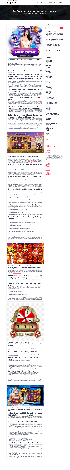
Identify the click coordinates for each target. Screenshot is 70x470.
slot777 (47, 130)
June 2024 (48, 82)
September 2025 (49, 64)
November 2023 (49, 90)
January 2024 (48, 87)
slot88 (47, 151)
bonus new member (12, 64)
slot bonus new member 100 (24, 66)
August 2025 (48, 65)
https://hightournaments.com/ (32, 160)
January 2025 (48, 73)
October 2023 (48, 91)
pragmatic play (48, 174)
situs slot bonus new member (16, 65)
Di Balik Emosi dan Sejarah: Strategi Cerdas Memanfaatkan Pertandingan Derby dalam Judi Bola (54, 34)
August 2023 (48, 92)
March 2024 (48, 86)
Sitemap (50, 2)
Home (24, 13)
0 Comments (11, 69)
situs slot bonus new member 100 (27, 65)
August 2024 (48, 80)
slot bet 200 (48, 117)
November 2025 (49, 61)
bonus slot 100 (48, 152)
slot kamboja (48, 168)
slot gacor (31, 66)
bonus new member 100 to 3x (29, 64)
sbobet (47, 112)
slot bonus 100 (48, 120)
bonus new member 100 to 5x (51, 103)
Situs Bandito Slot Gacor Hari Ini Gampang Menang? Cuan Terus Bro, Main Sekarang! (25, 344)
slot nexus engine (48, 173)
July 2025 (47, 66)
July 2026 (48, 59)
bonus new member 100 (20, 64)
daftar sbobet (48, 164)
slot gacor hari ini (36, 66)
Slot (47, 2)
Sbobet (55, 2)
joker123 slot (48, 165)
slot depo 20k (48, 125)
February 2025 (48, 72)
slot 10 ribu (47, 171)
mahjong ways (48, 149)
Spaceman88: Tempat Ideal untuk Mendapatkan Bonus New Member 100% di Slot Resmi (25, 71)
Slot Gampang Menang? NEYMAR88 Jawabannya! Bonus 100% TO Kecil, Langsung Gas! (24, 268)
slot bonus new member (16, 66)
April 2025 (48, 70)
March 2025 (48, 71)
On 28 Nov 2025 (10, 63)
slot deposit (47, 172)
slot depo (47, 145)
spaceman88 (48, 135)
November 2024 (49, 76)
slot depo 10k (40, 101)
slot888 (47, 133)
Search (47, 24)
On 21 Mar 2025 (10, 342)
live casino (48, 107)
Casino (37, 2)
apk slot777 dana (49, 98)
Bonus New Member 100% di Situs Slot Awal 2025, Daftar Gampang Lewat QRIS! (25, 410)
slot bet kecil (48, 118)
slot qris (47, 129)
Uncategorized (49, 136)
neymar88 (48, 109)
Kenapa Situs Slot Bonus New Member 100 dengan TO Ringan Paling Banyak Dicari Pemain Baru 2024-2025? (23, 157)
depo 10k (47, 139)
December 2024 (49, 75)
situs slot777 (48, 166)
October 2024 (48, 77)
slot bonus (36, 65)
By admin (16, 63)
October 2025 (48, 62)
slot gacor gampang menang (50, 146)
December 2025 (49, 60)
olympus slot (48, 167)
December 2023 (49, 88)
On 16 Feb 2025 (10, 407)
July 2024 (48, 81)
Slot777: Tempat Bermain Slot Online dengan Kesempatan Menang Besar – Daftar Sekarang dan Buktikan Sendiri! (53, 45)
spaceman (48, 134)
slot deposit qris (48, 175)
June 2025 (48, 67)
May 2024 (47, 83)
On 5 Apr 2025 (10, 265)
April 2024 (48, 85)
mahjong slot (48, 108)
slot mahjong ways (49, 163)
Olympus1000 (48, 110)
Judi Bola (42, 2)
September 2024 (49, 78)
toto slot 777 (48, 144)
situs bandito (35, 347)
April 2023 (48, 93)
